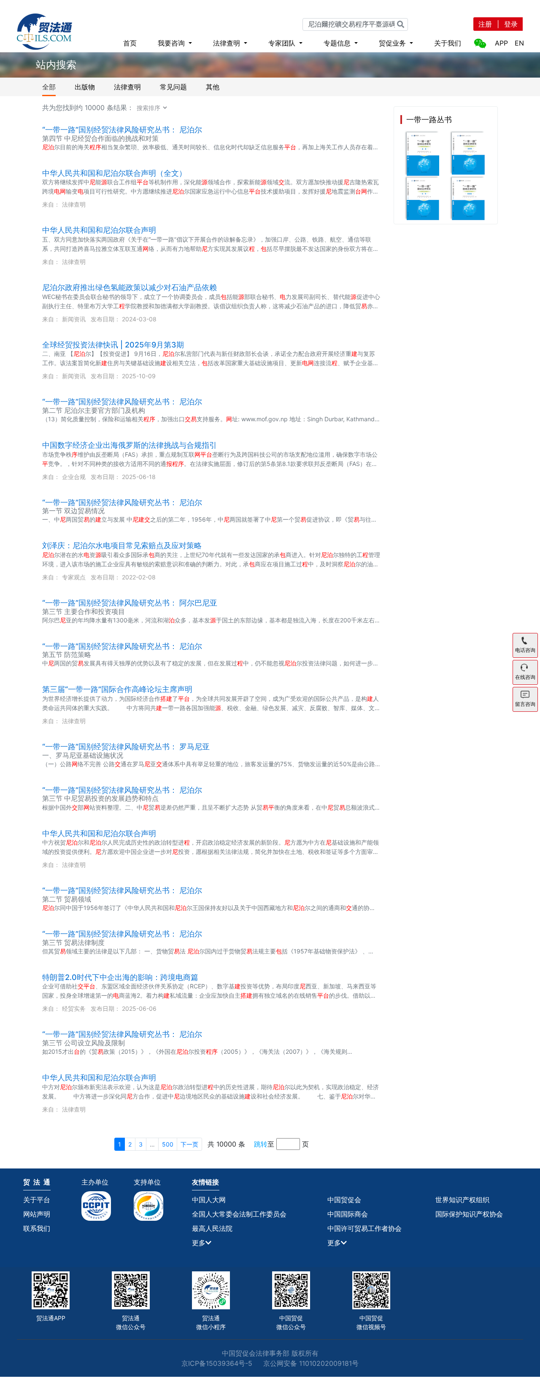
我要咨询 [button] (172, 43)
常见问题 (173, 87)
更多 (198, 1242)
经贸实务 (74, 1008)
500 (167, 1144)
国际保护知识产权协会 (469, 1214)
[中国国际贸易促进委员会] (101, 1206)
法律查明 (127, 87)
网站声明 (36, 1214)
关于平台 (36, 1199)
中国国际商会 (347, 1214)
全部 (49, 87)
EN (519, 43)
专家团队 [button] (282, 43)
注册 (485, 24)
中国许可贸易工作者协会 (364, 1228)
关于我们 (447, 43)
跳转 (260, 1144)
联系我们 (36, 1228)
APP (501, 43)
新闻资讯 (74, 319)
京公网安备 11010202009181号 (311, 1363)
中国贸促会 (344, 1199)
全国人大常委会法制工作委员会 (239, 1214)
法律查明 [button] (227, 43)
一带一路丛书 (429, 119)
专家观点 (74, 577)
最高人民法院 (212, 1228)
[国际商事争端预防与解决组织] (153, 1206)
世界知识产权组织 (462, 1199)
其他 (212, 87)
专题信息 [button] (338, 43)
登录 (511, 24)
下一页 (189, 1144)
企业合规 (74, 476)
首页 (130, 43)
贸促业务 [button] (393, 43)
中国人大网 (209, 1199)
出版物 (85, 87)
